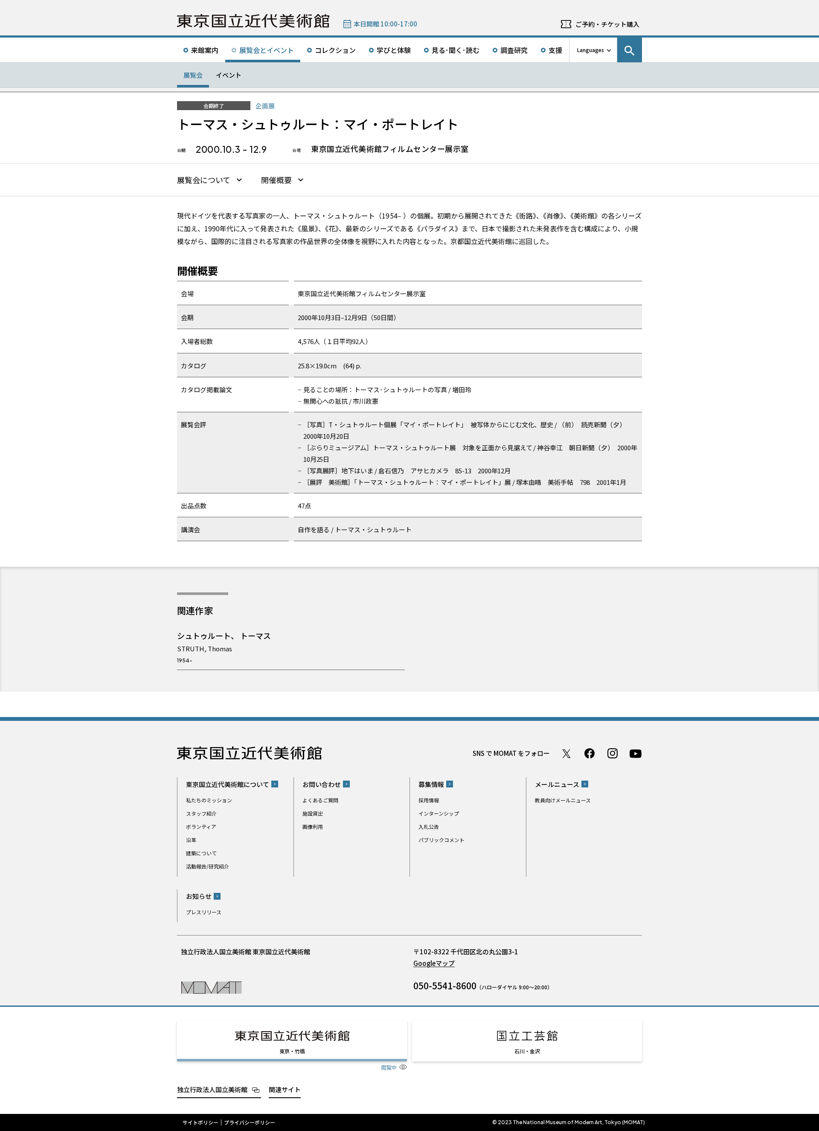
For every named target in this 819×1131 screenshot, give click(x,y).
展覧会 (193, 74)
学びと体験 (394, 50)
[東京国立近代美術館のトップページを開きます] (211, 986)
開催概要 (276, 180)
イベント (228, 74)
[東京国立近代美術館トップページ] (253, 21)
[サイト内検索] (629, 50)
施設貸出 (312, 813)
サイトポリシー (200, 1122)
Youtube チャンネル (635, 753)
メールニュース (557, 784)
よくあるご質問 (320, 800)
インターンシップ (438, 813)
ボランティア (201, 826)
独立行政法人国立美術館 (212, 1089)
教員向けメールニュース (563, 800)
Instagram (612, 753)
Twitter (566, 753)
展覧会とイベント (266, 50)
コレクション (335, 50)
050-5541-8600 (444, 985)
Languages (590, 49)
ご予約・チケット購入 (607, 24)
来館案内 (204, 50)
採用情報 (428, 800)
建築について (201, 853)
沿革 (191, 839)
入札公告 (428, 826)
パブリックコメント (441, 839)
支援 (555, 50)
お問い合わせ (321, 784)
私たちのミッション (209, 800)
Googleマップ (434, 963)
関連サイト (285, 1089)
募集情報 (431, 784)
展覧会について (203, 180)
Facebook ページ (589, 753)
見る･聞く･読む (455, 50)
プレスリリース (203, 911)
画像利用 (312, 826)
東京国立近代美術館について (227, 784)
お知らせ (199, 896)
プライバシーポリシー (249, 1122)
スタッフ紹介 (201, 813)
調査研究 (514, 50)
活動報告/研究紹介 (207, 866)
